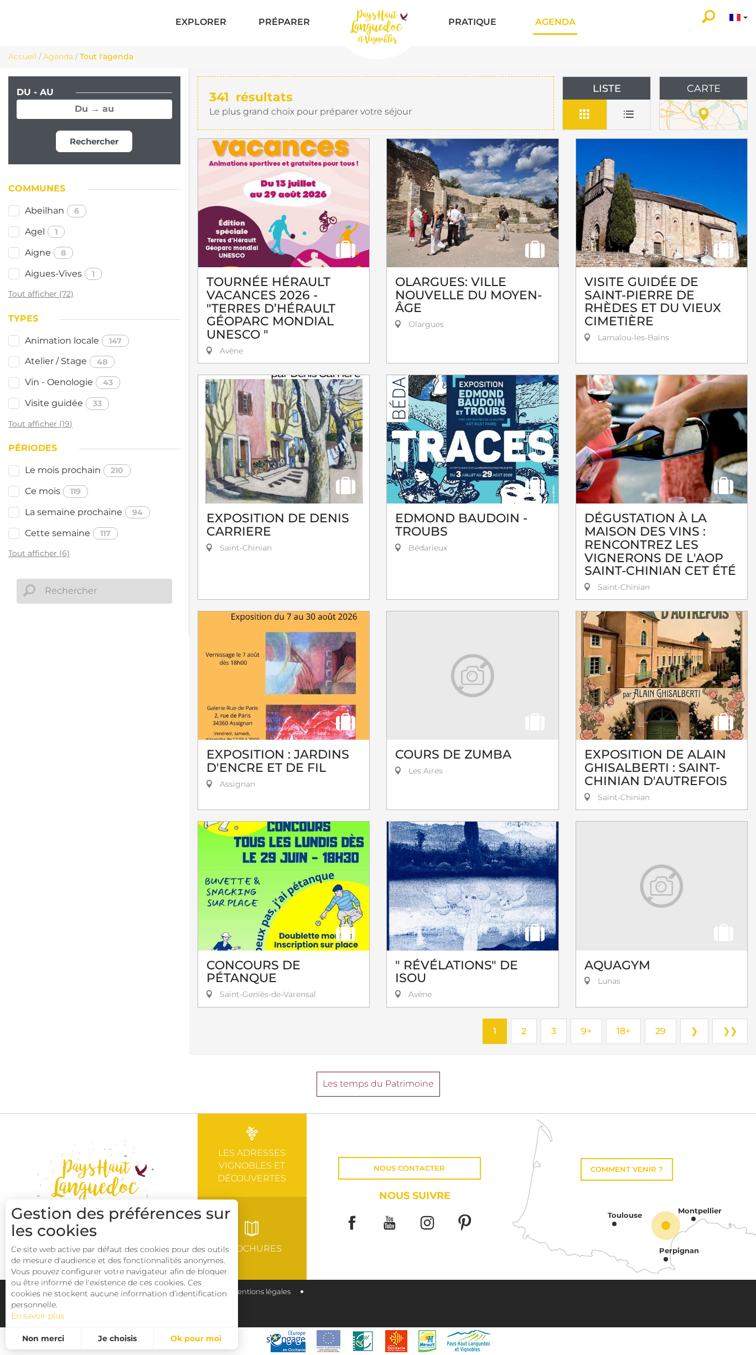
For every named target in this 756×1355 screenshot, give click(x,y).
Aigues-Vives (60, 273)
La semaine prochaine (84, 512)
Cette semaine (68, 533)
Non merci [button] (43, 1338)
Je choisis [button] (117, 1338)
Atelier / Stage (66, 361)
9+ (586, 1031)
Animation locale (73, 340)
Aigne (45, 252)
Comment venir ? (627, 1169)
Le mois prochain (74, 470)
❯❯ (730, 1031)
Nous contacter (409, 1168)
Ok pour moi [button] (195, 1338)
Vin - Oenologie (69, 382)
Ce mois (53, 491)
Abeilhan (52, 210)
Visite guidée (63, 403)
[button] (200, 23)
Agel (41, 231)
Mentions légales (261, 1291)
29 (660, 1031)
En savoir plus (37, 1316)
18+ (623, 1031)
